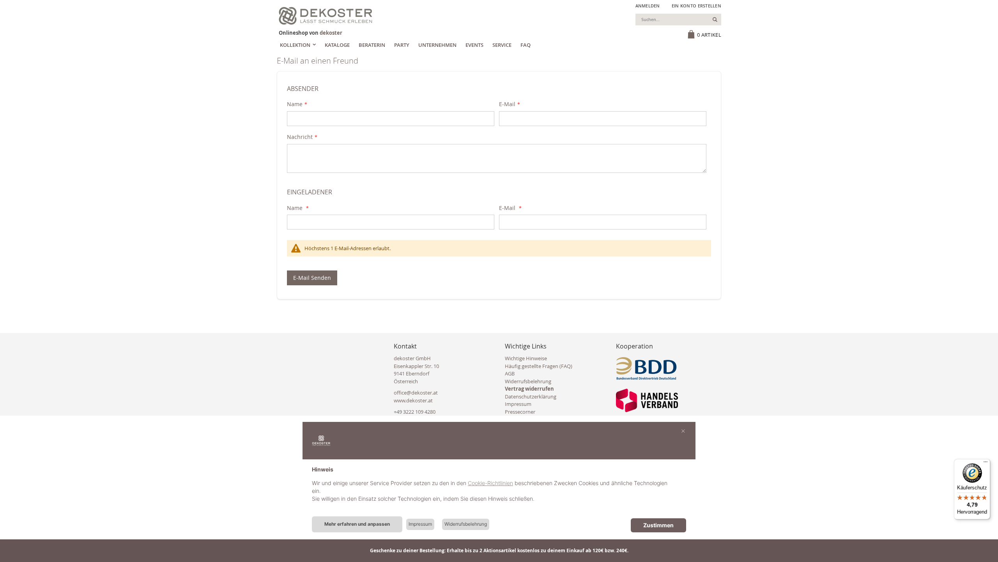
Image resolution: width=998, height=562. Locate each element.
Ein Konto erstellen (696, 6)
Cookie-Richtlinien (490, 483)
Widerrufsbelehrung (528, 381)
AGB (510, 373)
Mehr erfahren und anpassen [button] (357, 524)
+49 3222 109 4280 (414, 411)
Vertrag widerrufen (529, 388)
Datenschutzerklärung (530, 396)
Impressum (518, 403)
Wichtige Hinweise (526, 358)
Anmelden (647, 6)
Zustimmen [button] (658, 525)
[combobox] (678, 19)
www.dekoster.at (413, 400)
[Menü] (985, 463)
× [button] (683, 430)
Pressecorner (520, 411)
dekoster (331, 32)
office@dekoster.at (416, 392)
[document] (499, 490)
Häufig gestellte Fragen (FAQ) (538, 366)
